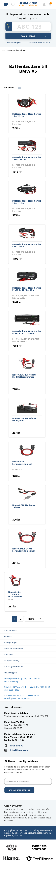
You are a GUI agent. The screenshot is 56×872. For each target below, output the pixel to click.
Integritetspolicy (11, 660)
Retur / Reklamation (13, 648)
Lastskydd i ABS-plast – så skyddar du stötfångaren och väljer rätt (21, 697)
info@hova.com (19, 750)
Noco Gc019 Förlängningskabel (22, 463)
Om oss (8, 636)
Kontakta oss (10, 630)
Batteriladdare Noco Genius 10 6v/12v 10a (26, 158)
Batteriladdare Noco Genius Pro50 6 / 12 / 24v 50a (26, 332)
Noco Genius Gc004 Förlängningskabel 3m (23, 550)
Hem (4, 50)
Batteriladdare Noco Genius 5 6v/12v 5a (26, 245)
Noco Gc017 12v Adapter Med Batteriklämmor (24, 376)
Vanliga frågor (10, 642)
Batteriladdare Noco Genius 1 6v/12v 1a (26, 115)
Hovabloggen (10, 672)
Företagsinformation (14, 666)
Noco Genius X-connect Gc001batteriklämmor (15, 594)
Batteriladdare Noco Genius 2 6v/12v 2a (26, 202)
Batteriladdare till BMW (16, 50)
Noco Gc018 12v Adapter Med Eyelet (24, 419)
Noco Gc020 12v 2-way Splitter (23, 506)
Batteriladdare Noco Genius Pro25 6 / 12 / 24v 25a (26, 289)
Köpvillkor (8, 654)
